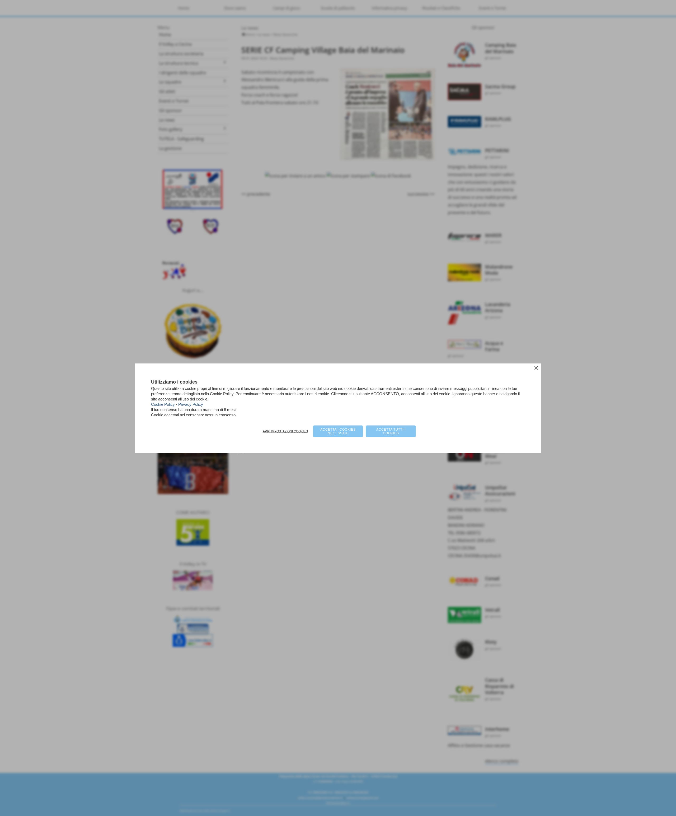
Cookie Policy (163, 404)
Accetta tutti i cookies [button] (391, 431)
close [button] (536, 368)
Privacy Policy (190, 404)
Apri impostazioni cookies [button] (285, 431)
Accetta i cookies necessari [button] (338, 431)
